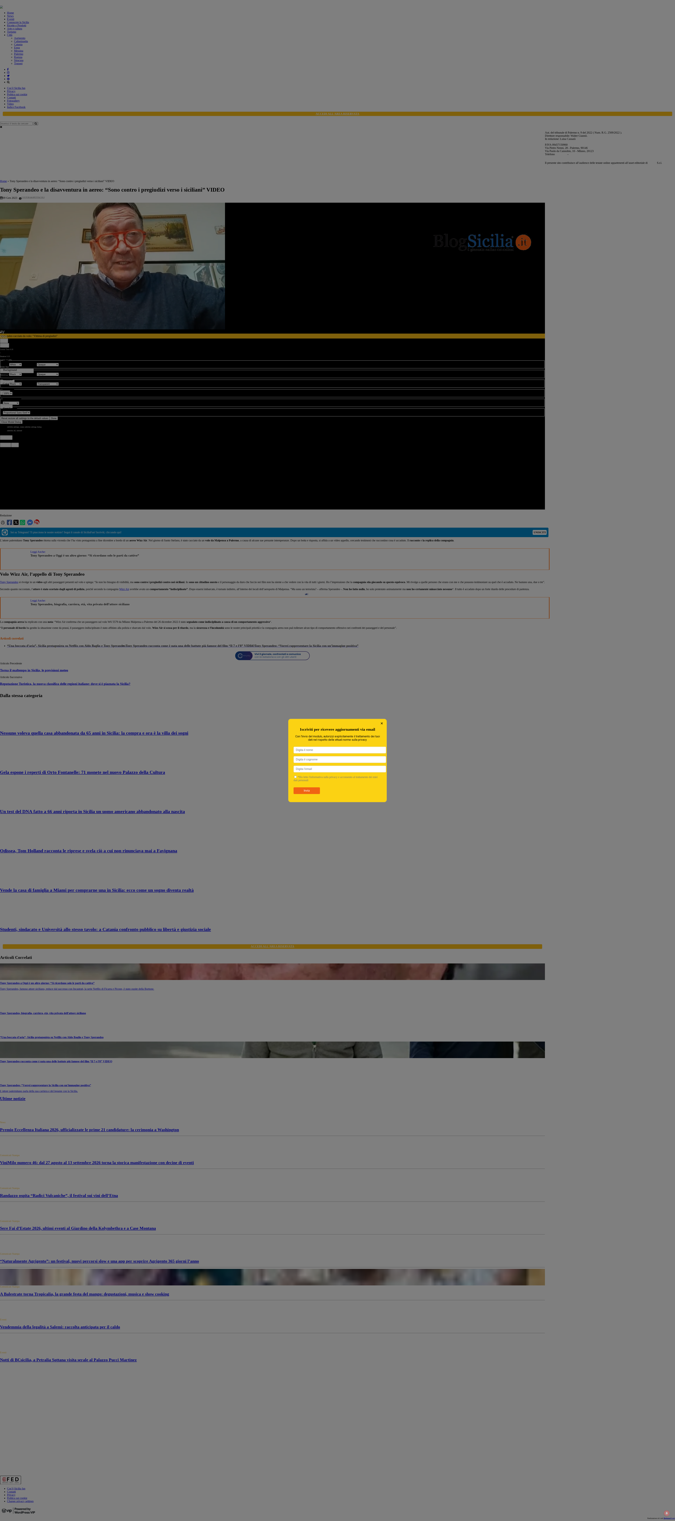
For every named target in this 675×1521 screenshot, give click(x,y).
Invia (307, 790)
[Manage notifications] (667, 1513)
